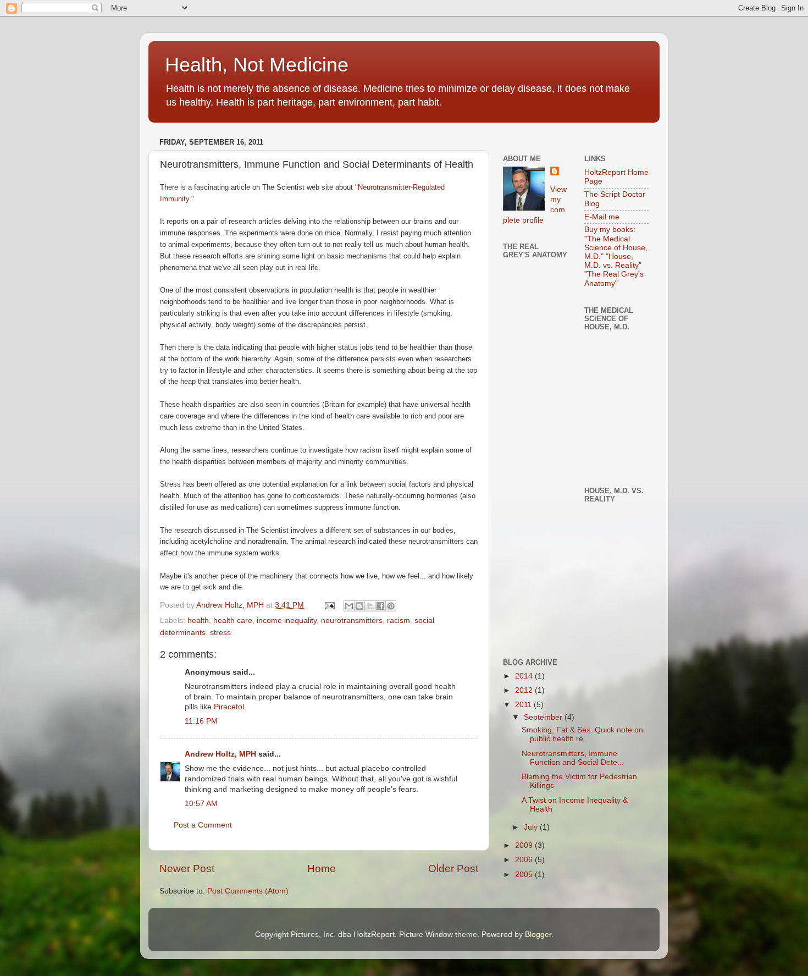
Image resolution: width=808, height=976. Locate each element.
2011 (524, 705)
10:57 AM (201, 803)
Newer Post (186, 868)
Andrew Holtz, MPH (220, 754)
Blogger (538, 934)
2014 (525, 676)
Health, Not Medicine (256, 64)
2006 (525, 860)
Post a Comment (203, 825)
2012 (525, 690)
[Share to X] (369, 605)
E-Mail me (601, 217)
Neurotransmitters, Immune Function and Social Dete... (573, 758)
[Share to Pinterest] (390, 605)
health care (232, 620)
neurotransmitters (352, 620)
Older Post (453, 868)
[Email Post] (329, 605)
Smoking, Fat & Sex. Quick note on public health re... (582, 734)
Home (321, 868)
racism (398, 620)
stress (220, 632)
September (544, 717)
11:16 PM (201, 721)
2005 (525, 874)
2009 (525, 845)
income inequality (287, 620)
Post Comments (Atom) (248, 891)
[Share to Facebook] (380, 605)
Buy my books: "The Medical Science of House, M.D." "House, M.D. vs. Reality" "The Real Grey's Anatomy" (615, 256)
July (532, 827)
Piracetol (229, 707)
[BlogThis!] (359, 605)
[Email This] (349, 605)
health (198, 620)
